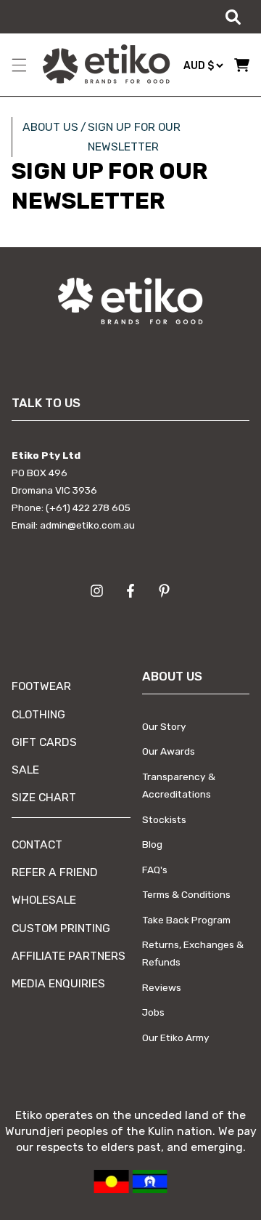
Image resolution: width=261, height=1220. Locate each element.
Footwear (41, 686)
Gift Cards (44, 742)
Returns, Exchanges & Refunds (193, 953)
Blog (152, 844)
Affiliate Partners (68, 956)
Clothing (38, 714)
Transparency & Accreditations (178, 785)
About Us (50, 127)
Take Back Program (186, 920)
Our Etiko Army (176, 1037)
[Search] (232, 16)
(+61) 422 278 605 (88, 507)
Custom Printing (61, 928)
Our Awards (168, 751)
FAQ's (154, 869)
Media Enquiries (58, 983)
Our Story (164, 726)
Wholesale (44, 900)
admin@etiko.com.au (87, 525)
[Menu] (19, 64)
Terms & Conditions (186, 894)
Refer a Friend (55, 872)
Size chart (44, 797)
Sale (25, 769)
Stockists (164, 819)
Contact (37, 844)
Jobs (153, 1012)
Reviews (161, 987)
